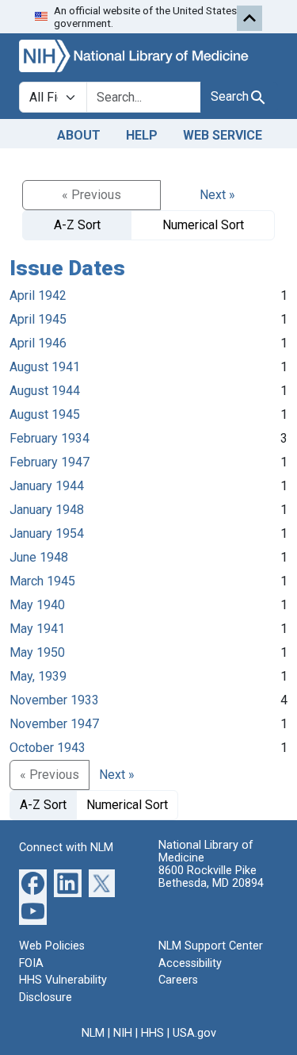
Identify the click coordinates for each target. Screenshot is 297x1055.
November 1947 (54, 723)
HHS (152, 1033)
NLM (93, 1033)
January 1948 (47, 509)
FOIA (31, 963)
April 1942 (38, 295)
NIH (122, 1033)
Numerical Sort (203, 224)
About (79, 135)
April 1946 (38, 343)
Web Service (222, 135)
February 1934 (49, 438)
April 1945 (38, 319)
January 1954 (47, 533)
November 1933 (54, 700)
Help (142, 135)
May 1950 (37, 652)
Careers (178, 980)
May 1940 (37, 604)
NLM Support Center (210, 946)
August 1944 (45, 390)
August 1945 (45, 414)
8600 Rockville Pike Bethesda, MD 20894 (211, 877)
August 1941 (45, 366)
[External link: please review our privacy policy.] (33, 882)
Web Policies (52, 946)
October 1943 (48, 747)
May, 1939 (38, 676)
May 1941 (37, 628)
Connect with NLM (66, 847)
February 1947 (49, 462)
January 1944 (47, 485)
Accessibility (190, 963)
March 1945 (42, 581)
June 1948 (39, 557)
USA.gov (194, 1033)
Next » (217, 194)
